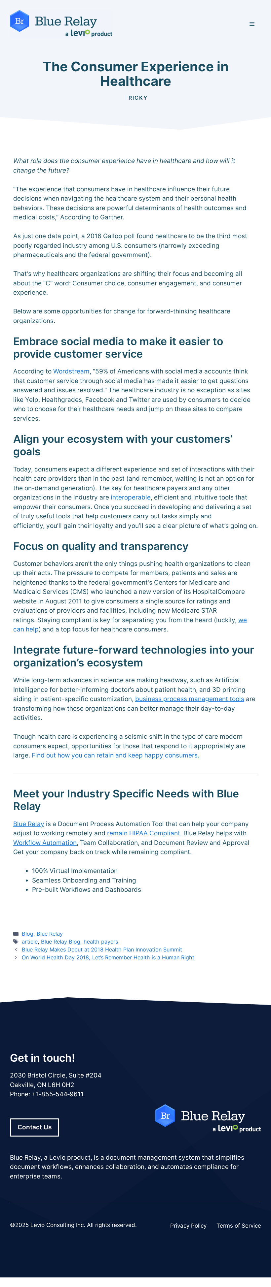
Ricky (138, 97)
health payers (101, 941)
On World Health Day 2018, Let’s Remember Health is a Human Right (108, 957)
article (30, 941)
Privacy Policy (188, 1225)
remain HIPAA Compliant (143, 833)
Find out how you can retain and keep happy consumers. (115, 755)
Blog (27, 933)
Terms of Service (238, 1225)
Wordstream (71, 371)
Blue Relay (28, 824)
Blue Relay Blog (60, 941)
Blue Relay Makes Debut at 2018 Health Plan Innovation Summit (102, 949)
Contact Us (35, 1127)
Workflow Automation (45, 843)
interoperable (131, 497)
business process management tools (189, 699)
